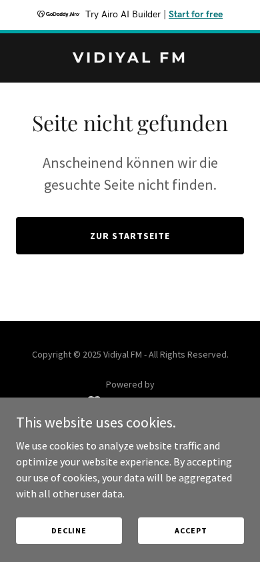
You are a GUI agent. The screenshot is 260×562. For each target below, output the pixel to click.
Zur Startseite (130, 236)
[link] (130, 58)
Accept (191, 530)
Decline (69, 530)
